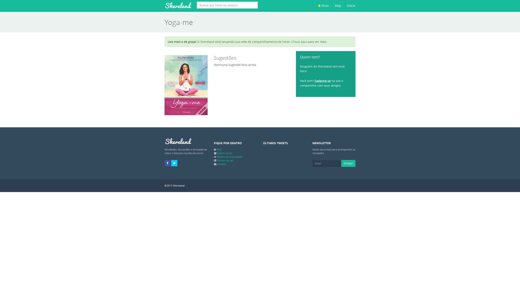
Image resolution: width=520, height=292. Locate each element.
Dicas (325, 6)
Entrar (351, 6)
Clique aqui (299, 42)
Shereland (178, 6)
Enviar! (348, 163)
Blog (338, 6)
